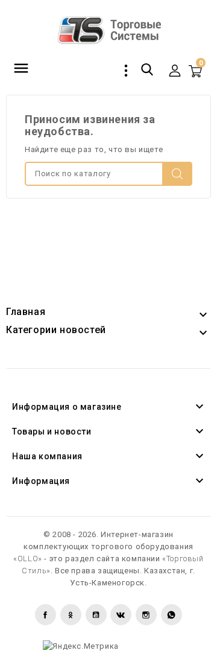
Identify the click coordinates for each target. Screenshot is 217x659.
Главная (25, 311)
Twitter (71, 615)
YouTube (96, 615)
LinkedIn (171, 615)
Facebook (45, 615)
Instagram (146, 615)
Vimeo (121, 615)
